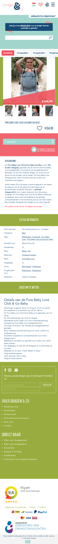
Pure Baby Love (28, 259)
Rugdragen (36, 270)
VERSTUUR (47, 385)
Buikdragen (26, 270)
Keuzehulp (7, 53)
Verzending (9, 410)
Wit (29, 251)
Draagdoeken (39, 53)
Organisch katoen (29, 255)
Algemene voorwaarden (15, 507)
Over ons (8, 422)
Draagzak (36, 237)
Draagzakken (22, 53)
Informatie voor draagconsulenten (20, 459)
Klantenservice (11, 407)
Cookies (42, 507)
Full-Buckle (36, 267)
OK (28, 541)
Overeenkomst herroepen (16, 418)
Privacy (32, 507)
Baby (24, 233)
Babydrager (26, 237)
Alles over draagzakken (15, 444)
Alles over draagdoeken (15, 440)
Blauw (24, 251)
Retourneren (10, 414)
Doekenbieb (10, 455)
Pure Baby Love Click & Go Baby (40, 239)
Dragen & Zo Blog (12, 452)
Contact (8, 426)
